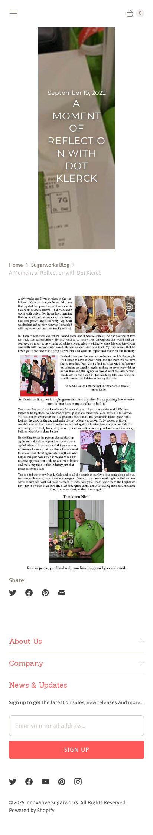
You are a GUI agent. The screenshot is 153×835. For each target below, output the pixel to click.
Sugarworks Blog (50, 265)
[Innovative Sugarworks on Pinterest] (66, 782)
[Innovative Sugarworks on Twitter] (17, 782)
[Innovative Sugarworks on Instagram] (82, 782)
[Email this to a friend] (61, 593)
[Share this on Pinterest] (45, 593)
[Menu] (13, 13)
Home (16, 265)
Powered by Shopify (32, 810)
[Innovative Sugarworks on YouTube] (50, 782)
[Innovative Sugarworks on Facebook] (33, 782)
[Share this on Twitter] (15, 593)
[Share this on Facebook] (29, 593)
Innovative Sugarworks (51, 802)
